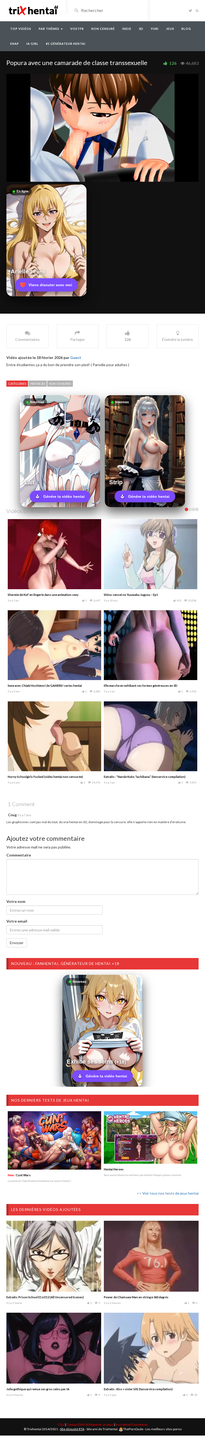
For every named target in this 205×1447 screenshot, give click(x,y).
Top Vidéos (20, 28)
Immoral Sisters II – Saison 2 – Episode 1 (34, 594)
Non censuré (103, 28)
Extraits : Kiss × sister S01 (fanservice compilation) (138, 1389)
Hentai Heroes (114, 1169)
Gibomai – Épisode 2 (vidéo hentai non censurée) (137, 776)
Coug (12, 815)
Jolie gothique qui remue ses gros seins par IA (37, 1389)
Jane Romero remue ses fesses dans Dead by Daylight (141, 594)
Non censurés (60, 383)
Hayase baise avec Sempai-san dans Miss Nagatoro (43, 776)
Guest (75, 357)
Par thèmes (49, 28)
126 (172, 63)
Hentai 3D (37, 383)
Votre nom (15, 901)
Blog (186, 28)
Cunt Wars (19, 1175)
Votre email (16, 921)
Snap (14, 43)
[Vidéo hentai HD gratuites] (33, 10)
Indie (126, 28)
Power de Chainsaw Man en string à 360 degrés (136, 1297)
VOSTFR (77, 28)
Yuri (155, 28)
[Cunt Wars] (54, 1140)
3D (141, 28)
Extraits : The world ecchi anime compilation (38, 685)
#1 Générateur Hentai (65, 43)
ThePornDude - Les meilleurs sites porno (152, 1429)
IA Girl (32, 43)
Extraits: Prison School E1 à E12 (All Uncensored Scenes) (45, 1297)
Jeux (170, 28)
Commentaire (18, 855)
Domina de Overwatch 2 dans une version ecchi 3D (139, 685)
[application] (102, 128)
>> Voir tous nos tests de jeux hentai (168, 1193)
